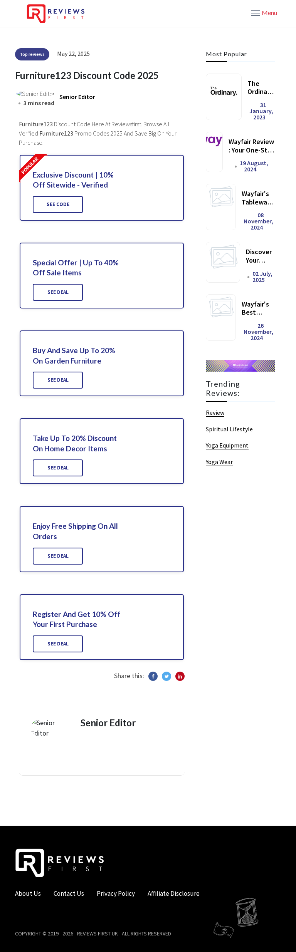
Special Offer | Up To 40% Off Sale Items (76, 267)
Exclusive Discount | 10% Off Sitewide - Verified (73, 179)
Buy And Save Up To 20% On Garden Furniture (74, 355)
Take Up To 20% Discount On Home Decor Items (75, 443)
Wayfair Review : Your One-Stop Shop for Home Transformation (252, 154)
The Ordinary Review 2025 (260, 96)
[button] (264, 12)
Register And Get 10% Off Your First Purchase (76, 619)
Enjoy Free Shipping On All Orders (75, 531)
